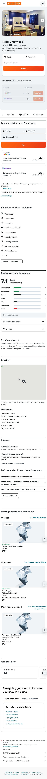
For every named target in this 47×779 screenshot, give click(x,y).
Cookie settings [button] (6, 196)
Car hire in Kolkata (12, 715)
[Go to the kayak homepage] (14, 3)
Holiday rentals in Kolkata (14, 724)
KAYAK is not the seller (11, 753)
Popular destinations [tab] (30, 699)
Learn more (7, 188)
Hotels (17, 772)
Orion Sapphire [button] (7, 591)
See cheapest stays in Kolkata (35, 562)
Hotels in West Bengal (11, 774)
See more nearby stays (38, 518)
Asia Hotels (25, 772)
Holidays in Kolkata (12, 718)
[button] (3, 3)
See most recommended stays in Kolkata (37, 608)
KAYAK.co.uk (8, 772)
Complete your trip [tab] (12, 699)
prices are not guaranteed (10, 746)
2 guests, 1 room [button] (10, 63)
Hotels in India (35, 772)
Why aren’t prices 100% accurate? (16, 761)
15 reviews (22, 45)
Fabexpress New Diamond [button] (11, 635)
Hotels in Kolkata (11, 721)
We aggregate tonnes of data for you (17, 757)
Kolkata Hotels (25, 774)
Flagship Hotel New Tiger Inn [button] (12, 546)
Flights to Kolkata (11, 712)
